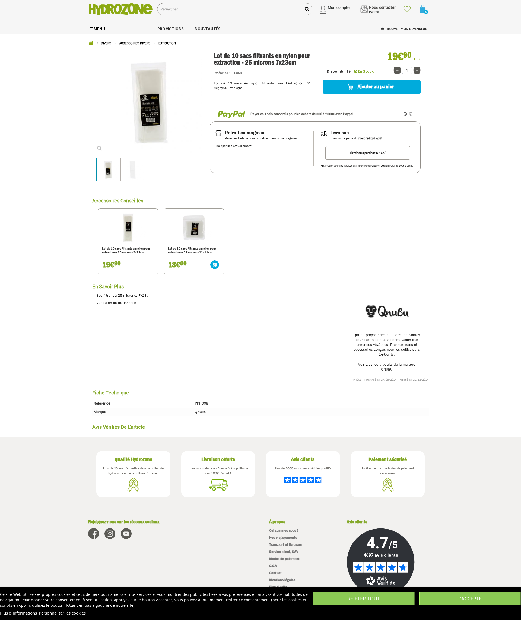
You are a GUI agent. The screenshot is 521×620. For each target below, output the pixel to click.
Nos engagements (283, 537)
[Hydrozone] (120, 9)
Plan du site (278, 587)
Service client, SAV (283, 551)
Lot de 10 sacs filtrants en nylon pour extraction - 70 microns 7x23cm (126, 251)
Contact (275, 573)
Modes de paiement (284, 558)
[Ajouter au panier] (214, 264)
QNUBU (386, 369)
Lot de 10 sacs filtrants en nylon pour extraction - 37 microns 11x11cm (192, 251)
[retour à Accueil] (91, 43)
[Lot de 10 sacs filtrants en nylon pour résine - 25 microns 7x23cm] (108, 169)
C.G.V (273, 565)
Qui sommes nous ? (284, 530)
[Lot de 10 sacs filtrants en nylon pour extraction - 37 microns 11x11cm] (194, 228)
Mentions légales (282, 580)
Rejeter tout (363, 598)
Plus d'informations (18, 613)
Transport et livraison (285, 544)
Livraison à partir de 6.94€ (368, 152)
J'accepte (470, 598)
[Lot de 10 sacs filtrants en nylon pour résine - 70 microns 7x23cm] (128, 228)
